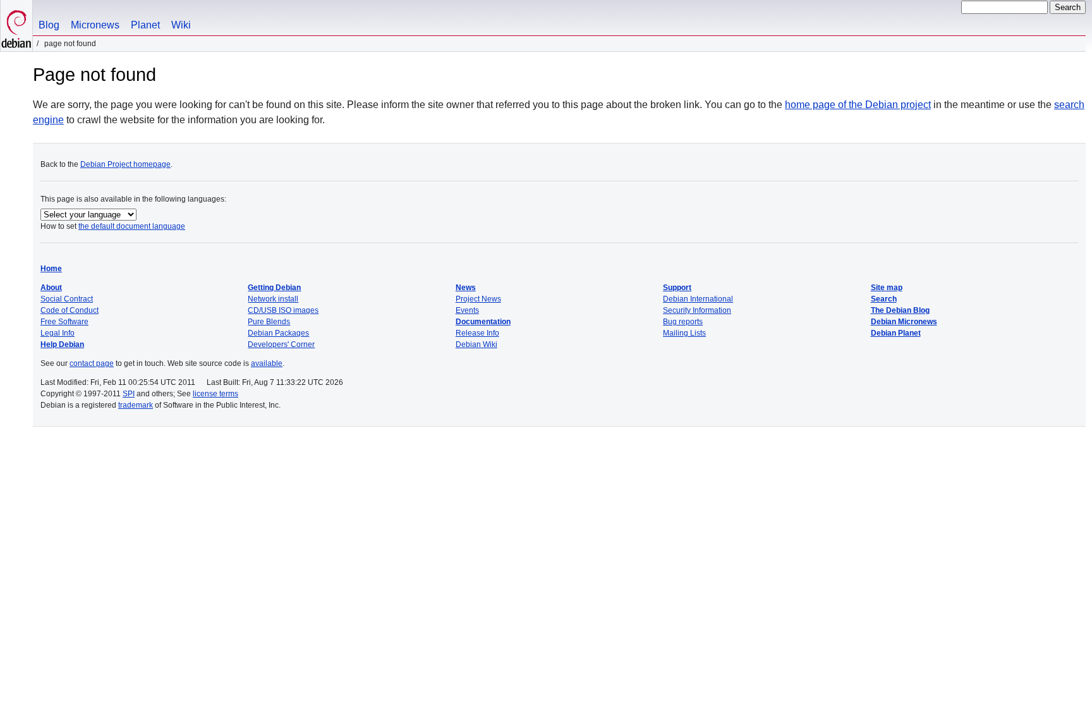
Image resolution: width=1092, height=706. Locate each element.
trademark (135, 405)
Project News (478, 299)
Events (467, 310)
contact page (92, 363)
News (466, 287)
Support (677, 287)
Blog (49, 25)
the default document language (131, 226)
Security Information (697, 310)
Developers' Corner (281, 344)
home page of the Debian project (858, 104)
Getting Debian (274, 287)
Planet (145, 25)
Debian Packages (278, 333)
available (266, 363)
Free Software (64, 321)
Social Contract (66, 299)
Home (51, 268)
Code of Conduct (69, 310)
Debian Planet (896, 333)
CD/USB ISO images (283, 310)
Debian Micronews (904, 321)
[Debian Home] (16, 25)
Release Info (477, 333)
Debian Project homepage (125, 164)
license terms (215, 393)
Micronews (95, 25)
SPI (129, 393)
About (51, 287)
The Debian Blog (900, 310)
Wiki (181, 25)
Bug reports (683, 321)
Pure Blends (269, 321)
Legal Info (57, 333)
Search (884, 299)
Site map (886, 287)
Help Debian (62, 344)
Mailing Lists (684, 333)
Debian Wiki (476, 344)
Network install (273, 299)
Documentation (483, 321)
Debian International (698, 299)
